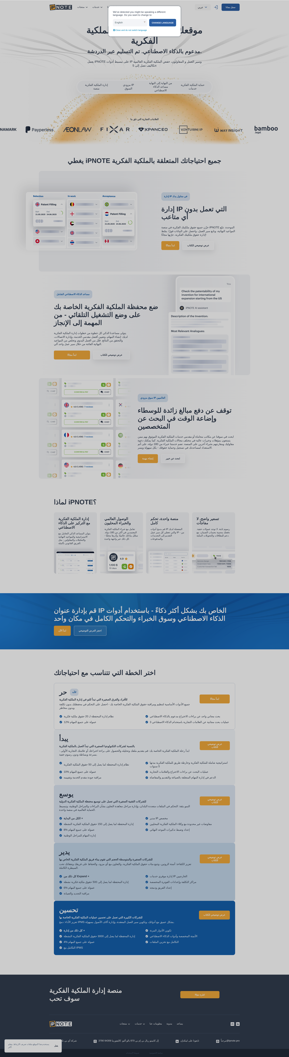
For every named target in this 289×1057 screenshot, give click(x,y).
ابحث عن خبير (173, 458)
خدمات (95, 7)
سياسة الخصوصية (156, 1053)
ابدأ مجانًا (170, 245)
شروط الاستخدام (132, 1053)
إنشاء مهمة (147, 458)
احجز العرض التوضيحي (90, 630)
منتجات (81, 7)
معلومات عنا (156, 1024)
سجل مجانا (230, 7)
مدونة (169, 1024)
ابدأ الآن (62, 630)
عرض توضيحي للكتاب (198, 245)
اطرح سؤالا (200, 994)
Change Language (163, 23)
